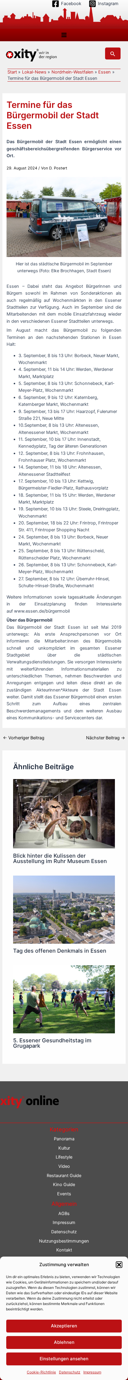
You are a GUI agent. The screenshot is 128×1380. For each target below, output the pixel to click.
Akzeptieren (64, 1326)
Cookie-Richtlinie (41, 1372)
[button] (119, 1265)
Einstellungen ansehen (64, 1358)
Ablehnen (64, 1342)
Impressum (92, 1372)
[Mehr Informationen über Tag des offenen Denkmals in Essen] (64, 909)
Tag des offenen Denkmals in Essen (59, 950)
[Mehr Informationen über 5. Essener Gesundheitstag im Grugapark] (64, 999)
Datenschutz (69, 1372)
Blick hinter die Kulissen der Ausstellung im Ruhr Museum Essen (60, 858)
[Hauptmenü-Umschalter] (64, 35)
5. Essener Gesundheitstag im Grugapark (52, 1043)
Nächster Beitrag (105, 738)
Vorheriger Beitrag (23, 738)
